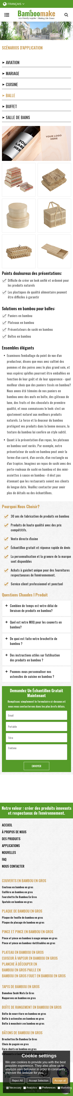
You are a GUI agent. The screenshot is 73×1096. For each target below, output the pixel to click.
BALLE (10, 95)
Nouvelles (9, 852)
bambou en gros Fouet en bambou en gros (34, 975)
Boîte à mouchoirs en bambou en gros (23, 1023)
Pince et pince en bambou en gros (27, 931)
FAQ (4, 859)
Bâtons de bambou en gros (22, 1032)
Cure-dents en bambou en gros (19, 1049)
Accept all (60, 1080)
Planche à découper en (19, 964)
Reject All (17, 1080)
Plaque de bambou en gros (22, 911)
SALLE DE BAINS (18, 117)
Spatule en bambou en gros (17, 902)
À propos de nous (14, 832)
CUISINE (12, 84)
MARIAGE (12, 73)
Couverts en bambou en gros (24, 880)
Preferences (49, 1087)
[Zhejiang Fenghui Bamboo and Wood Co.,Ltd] (36, 15)
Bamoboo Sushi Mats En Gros (18, 993)
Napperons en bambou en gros (19, 998)
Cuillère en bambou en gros (17, 892)
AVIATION (12, 62)
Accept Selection (38, 1080)
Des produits (11, 838)
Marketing (66, 1087)
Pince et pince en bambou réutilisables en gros (28, 943)
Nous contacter (13, 866)
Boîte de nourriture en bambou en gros (24, 1013)
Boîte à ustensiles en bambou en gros (23, 1018)
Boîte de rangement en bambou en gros (32, 1007)
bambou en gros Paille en (21, 969)
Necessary (15, 1087)
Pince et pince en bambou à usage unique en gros (29, 938)
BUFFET (11, 106)
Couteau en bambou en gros (17, 887)
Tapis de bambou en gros (21, 986)
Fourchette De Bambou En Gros (19, 897)
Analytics (31, 1087)
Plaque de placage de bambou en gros (23, 922)
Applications (11, 845)
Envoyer (36, 766)
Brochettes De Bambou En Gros (19, 1039)
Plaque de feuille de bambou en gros (22, 917)
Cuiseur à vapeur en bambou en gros (30, 958)
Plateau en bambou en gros (23, 952)
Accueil (7, 825)
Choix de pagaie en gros (15, 1044)
